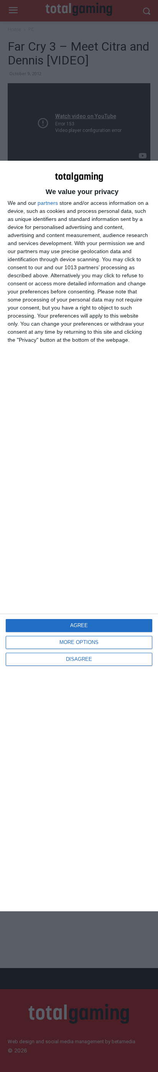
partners (48, 203)
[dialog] (79, 536)
